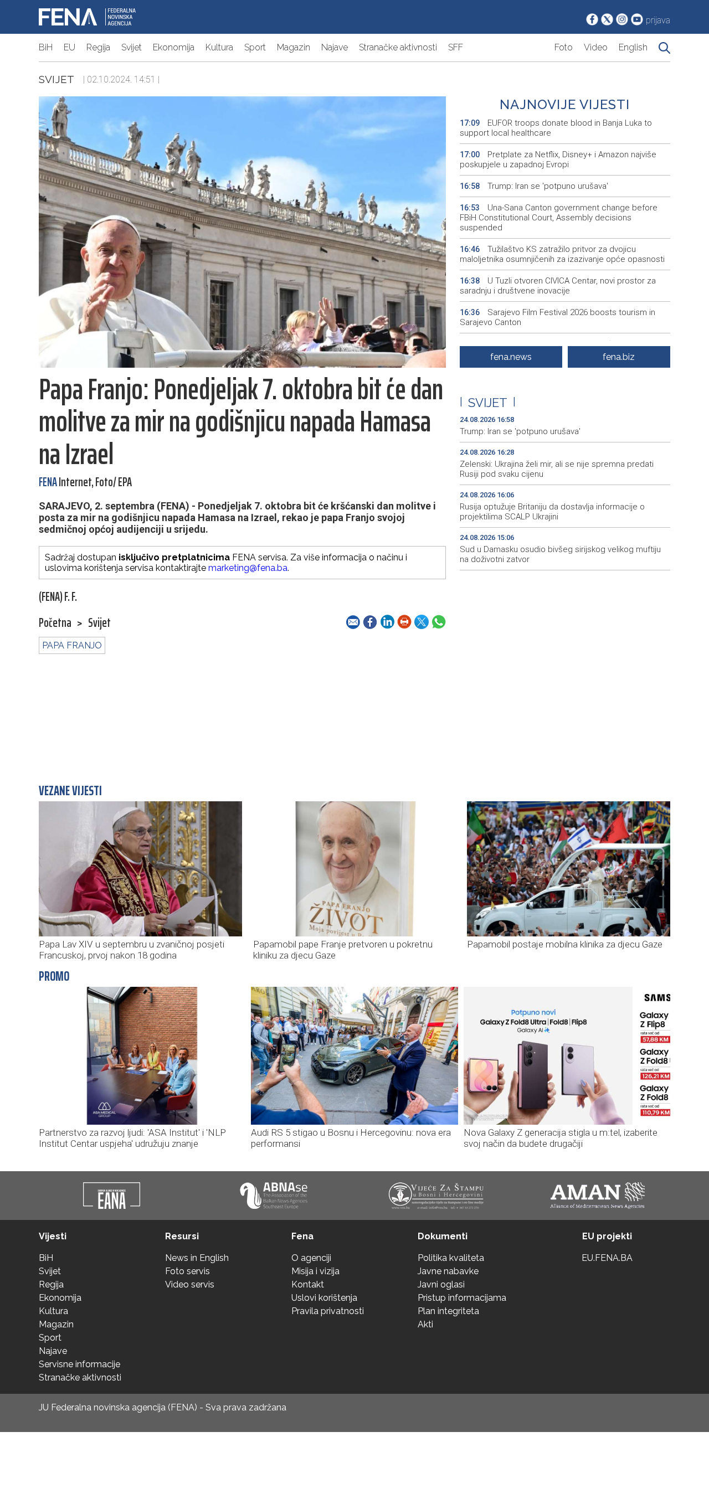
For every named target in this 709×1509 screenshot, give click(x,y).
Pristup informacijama (462, 1297)
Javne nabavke (448, 1271)
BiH (46, 47)
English (633, 47)
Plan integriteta (448, 1311)
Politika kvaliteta (451, 1258)
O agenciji (311, 1258)
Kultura (219, 47)
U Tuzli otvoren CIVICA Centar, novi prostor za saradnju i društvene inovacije (558, 286)
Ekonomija (173, 47)
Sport (255, 47)
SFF (455, 47)
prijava (658, 20)
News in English (197, 1258)
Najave (334, 47)
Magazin (293, 47)
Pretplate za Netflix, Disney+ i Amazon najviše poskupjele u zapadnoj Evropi (558, 159)
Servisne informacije (79, 1364)
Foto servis (187, 1271)
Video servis (189, 1284)
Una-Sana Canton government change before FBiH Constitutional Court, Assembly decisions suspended (558, 218)
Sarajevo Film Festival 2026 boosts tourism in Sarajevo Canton (557, 317)
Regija (98, 47)
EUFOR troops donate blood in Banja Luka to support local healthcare (556, 128)
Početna (55, 623)
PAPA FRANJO (72, 645)
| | (488, 402)
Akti (425, 1324)
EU (69, 47)
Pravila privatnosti (327, 1311)
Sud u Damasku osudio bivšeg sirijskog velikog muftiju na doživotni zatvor (560, 554)
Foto (563, 47)
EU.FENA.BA (607, 1258)
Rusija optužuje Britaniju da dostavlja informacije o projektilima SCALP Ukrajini (552, 512)
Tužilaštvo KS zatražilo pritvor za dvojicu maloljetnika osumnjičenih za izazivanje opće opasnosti (562, 254)
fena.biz (619, 357)
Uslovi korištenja (324, 1297)
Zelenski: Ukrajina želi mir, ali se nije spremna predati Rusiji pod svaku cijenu (557, 469)
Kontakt (307, 1284)
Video (596, 47)
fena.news (511, 357)
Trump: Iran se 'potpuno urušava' (534, 186)
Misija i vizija (315, 1271)
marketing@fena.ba (247, 568)
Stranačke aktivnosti (398, 47)
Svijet (131, 47)
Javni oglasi (441, 1284)
